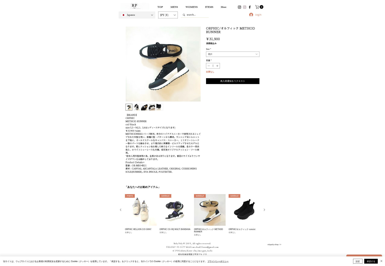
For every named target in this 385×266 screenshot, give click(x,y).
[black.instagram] (239, 7)
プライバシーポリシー (218, 261)
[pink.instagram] (245, 7)
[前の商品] (120, 210)
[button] (168, 15)
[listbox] (168, 15)
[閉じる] (381, 261)
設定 (358, 261)
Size (208, 49)
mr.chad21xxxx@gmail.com (205, 247)
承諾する (371, 261)
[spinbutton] (213, 65)
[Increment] (217, 65)
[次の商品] (264, 210)
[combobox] (232, 54)
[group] (192, 215)
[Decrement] (208, 65)
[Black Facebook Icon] (250, 7)
